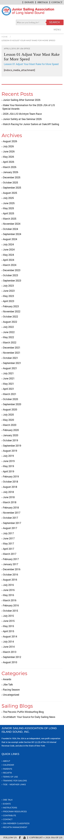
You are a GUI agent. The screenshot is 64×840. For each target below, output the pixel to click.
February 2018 (11, 507)
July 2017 (8, 533)
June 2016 (9, 590)
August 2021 (10, 368)
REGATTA (7, 772)
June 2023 (9, 290)
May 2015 (8, 626)
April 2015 (8, 631)
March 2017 (9, 553)
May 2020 (8, 419)
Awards (7, 679)
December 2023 (11, 270)
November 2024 (11, 223)
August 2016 (10, 579)
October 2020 (10, 399)
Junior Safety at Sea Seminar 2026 (22, 119)
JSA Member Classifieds (16, 823)
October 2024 (10, 229)
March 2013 (9, 651)
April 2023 (8, 301)
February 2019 (11, 476)
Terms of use (10, 776)
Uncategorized (11, 694)
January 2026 (10, 172)
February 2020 (11, 430)
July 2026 (8, 146)
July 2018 (8, 492)
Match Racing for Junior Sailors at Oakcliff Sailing (31, 124)
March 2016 (9, 600)
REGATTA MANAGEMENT (15, 827)
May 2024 (8, 254)
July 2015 (8, 615)
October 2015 (10, 610)
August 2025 (10, 192)
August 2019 (10, 450)
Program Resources (15, 811)
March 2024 (9, 265)
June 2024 (9, 249)
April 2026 (8, 161)
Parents (7, 769)
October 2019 (10, 440)
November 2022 (11, 311)
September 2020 (12, 404)
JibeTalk (42, 2)
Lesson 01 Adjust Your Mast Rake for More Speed (28, 40)
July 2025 (8, 198)
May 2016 (8, 595)
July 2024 (8, 244)
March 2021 (9, 394)
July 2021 (8, 373)
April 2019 (8, 471)
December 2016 (11, 569)
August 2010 (10, 662)
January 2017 (10, 564)
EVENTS (7, 803)
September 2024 (12, 234)
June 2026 (9, 151)
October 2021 (10, 357)
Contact (56, 2)
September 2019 (12, 445)
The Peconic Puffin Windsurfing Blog (23, 711)
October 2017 (10, 517)
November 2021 (11, 352)
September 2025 (12, 187)
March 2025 (9, 218)
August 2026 (10, 141)
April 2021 (8, 388)
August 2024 (10, 239)
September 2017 (12, 523)
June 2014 (9, 646)
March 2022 (9, 342)
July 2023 (8, 285)
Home (5, 37)
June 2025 (9, 203)
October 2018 (10, 481)
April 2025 (8, 213)
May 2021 (8, 383)
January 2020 (10, 435)
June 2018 (9, 497)
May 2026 (8, 156)
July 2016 (8, 584)
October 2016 (10, 574)
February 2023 (11, 306)
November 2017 (11, 512)
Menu (57, 29)
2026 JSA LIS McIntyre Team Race (22, 113)
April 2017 (8, 548)
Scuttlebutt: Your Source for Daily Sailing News (29, 716)
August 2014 (10, 636)
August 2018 (10, 486)
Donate (29, 2)
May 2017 (8, 543)
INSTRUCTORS (10, 807)
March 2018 (9, 502)
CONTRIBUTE (9, 815)
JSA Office (25, 48)
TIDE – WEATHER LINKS (14, 784)
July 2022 (8, 326)
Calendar (8, 765)
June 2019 (9, 461)
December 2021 (11, 347)
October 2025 (10, 182)
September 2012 (12, 657)
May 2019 (8, 466)
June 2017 (9, 538)
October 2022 (10, 316)
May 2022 (8, 337)
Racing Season (11, 689)
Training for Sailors (15, 780)
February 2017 (11, 559)
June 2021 (9, 378)
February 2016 (11, 605)
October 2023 (10, 275)
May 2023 (8, 296)
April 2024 (8, 259)
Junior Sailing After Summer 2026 (21, 99)
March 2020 (9, 424)
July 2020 (8, 414)
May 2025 (8, 208)
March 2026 (9, 167)
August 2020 (10, 409)
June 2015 (9, 620)
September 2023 (12, 280)
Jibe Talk (8, 684)
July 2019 (8, 455)
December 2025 (11, 177)
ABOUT (6, 761)
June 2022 (9, 332)
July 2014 (8, 641)
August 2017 (10, 528)
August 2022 (10, 321)
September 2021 (12, 363)
